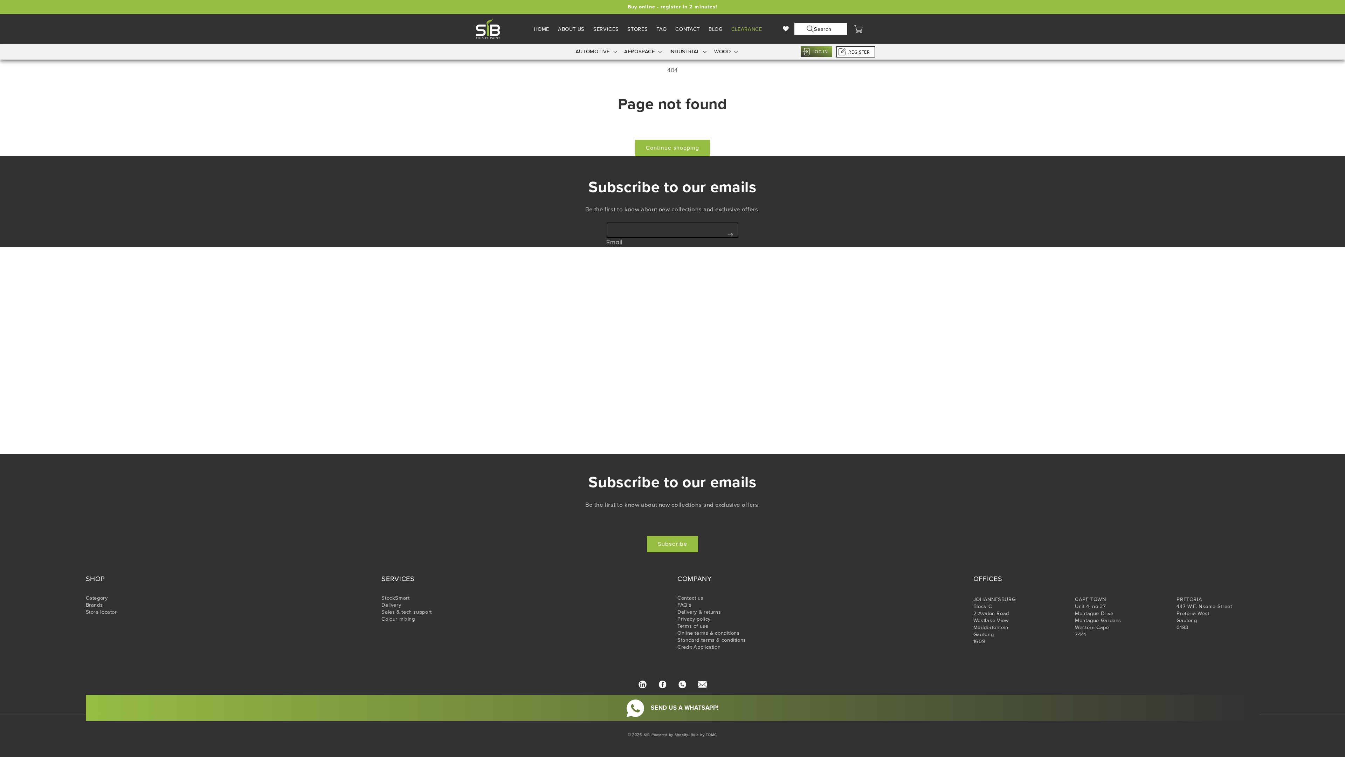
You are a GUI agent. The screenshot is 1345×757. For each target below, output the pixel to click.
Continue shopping (672, 148)
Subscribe (672, 544)
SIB (647, 734)
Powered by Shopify (669, 734)
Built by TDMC (704, 734)
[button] (819, 29)
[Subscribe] (730, 234)
